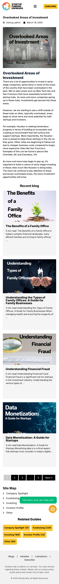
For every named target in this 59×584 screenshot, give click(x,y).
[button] (35, 6)
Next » (48, 477)
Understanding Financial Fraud (28, 369)
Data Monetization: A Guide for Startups (27, 439)
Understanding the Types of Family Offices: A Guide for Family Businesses (25, 300)
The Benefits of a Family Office (27, 226)
